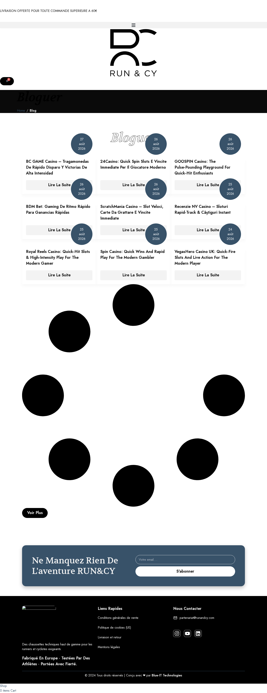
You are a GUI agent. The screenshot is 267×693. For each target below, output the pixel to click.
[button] (133, 25)
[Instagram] (176, 633)
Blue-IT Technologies (167, 675)
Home (21, 110)
